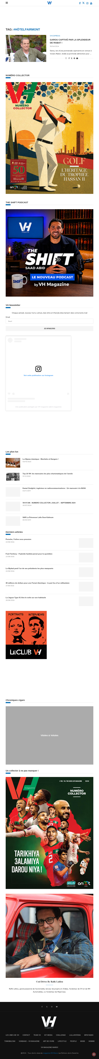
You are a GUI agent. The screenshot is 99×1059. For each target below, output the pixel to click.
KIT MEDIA (48, 1035)
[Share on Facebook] (69, 58)
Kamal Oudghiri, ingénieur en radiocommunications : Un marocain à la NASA (54, 488)
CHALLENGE (61, 1035)
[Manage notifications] (94, 1054)
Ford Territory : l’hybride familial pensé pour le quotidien (29, 554)
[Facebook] (80, 3)
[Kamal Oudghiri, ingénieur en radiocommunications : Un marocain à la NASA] (13, 492)
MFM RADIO (88, 1035)
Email (8, 317)
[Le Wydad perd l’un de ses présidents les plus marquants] (86, 572)
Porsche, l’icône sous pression (18, 539)
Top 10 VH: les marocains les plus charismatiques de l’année (48, 474)
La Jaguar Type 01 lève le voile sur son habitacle (26, 598)
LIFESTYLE (62, 1041)
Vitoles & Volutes (49, 735)
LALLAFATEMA (75, 1035)
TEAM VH (37, 1035)
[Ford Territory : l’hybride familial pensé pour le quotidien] (86, 557)
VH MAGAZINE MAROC (49, 1047)
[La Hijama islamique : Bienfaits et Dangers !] (13, 463)
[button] (8, 735)
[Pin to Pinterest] (74, 58)
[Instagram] (87, 3)
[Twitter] (83, 3)
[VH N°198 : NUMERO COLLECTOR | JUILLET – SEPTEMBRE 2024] (13, 506)
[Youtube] (91, 3)
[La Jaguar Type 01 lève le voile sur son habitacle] (86, 601)
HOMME (92, 1041)
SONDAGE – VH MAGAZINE (29, 1041)
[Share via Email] (77, 58)
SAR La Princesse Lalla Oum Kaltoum (38, 517)
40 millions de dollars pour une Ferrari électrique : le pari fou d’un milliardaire (37, 583)
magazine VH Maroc (50, 1053)
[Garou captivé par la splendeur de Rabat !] (26, 48)
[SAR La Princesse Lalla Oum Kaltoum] (13, 521)
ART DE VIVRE (48, 1041)
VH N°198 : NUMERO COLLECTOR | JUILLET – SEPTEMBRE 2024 (49, 503)
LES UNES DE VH (12, 1035)
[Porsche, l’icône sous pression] (86, 543)
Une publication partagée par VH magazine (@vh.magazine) (38, 407)
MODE (82, 1041)
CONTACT (26, 1035)
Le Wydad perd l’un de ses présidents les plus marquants (29, 568)
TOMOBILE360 (9, 1041)
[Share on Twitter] (71, 58)
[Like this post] (66, 58)
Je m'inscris (49, 328)
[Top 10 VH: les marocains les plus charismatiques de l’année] (13, 477)
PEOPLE (73, 1041)
